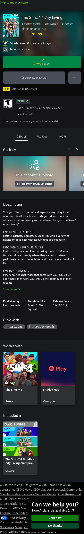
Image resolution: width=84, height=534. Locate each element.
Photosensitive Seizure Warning (35, 494)
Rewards (6, 508)
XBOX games (29, 485)
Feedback (59, 489)
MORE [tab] (62, 136)
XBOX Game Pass (50, 485)
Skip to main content (14, 2)
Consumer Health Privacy (17, 522)
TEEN (21, 101)
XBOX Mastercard (24, 508)
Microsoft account (20, 499)
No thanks (55, 525)
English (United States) (15, 513)
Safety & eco (27, 532)
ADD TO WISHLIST (36, 77)
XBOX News (24, 489)
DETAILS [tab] (21, 136)
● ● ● (75, 78)
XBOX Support (42, 489)
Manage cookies (26, 527)
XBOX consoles (10, 485)
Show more (10, 289)
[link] (20, 378)
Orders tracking (10, 503)
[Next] (77, 150)
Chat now (55, 518)
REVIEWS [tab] (42, 136)
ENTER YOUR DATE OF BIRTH (34, 183)
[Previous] (69, 150)
